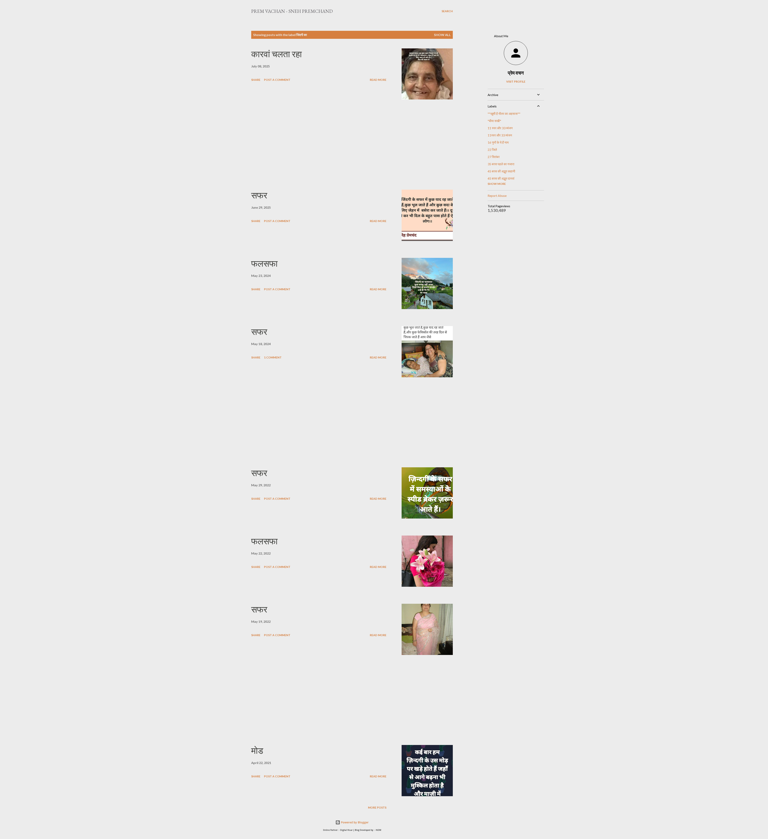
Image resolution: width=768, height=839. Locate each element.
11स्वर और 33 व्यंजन (500, 135)
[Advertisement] (318, 145)
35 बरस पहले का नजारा (501, 164)
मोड (257, 750)
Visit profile (515, 81)
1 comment (273, 357)
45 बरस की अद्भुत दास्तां (501, 178)
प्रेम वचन (516, 73)
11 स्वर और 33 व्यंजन (500, 128)
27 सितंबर (494, 157)
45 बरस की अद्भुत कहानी (501, 171)
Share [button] (255, 79)
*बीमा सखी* (494, 121)
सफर (259, 195)
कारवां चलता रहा (276, 54)
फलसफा (264, 263)
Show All (442, 35)
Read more (378, 79)
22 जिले (492, 149)
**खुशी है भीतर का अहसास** (504, 113)
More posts (377, 807)
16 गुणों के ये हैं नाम (498, 142)
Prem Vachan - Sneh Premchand (292, 11)
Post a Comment (277, 79)
